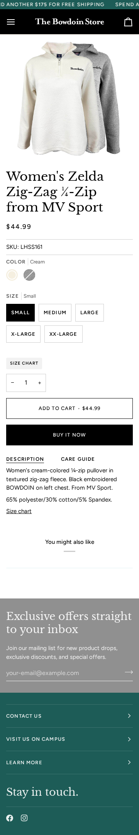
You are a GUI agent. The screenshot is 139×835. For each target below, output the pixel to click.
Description (25, 459)
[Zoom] (25, 143)
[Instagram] (24, 818)
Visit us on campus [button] (35, 739)
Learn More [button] (24, 762)
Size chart (19, 511)
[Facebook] (9, 818)
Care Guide (78, 459)
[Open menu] (17, 21)
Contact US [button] (24, 716)
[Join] (126, 672)
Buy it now (69, 435)
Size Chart (24, 363)
